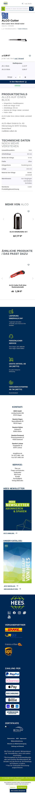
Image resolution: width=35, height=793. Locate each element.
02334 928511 (20, 348)
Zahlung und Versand (17, 746)
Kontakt (17, 476)
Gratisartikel (17, 472)
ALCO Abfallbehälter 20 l (18, 232)
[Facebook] (14, 613)
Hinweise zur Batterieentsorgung (16, 743)
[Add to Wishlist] (30, 55)
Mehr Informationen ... (24, 784)
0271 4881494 (21, 346)
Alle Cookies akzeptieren (18, 790)
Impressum (23, 738)
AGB (17, 738)
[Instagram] (19, 613)
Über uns (17, 468)
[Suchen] (3, 9)
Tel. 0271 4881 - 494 (17, 455)
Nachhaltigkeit (17, 478)
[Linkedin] (9, 613)
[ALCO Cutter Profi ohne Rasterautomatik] (16, 274)
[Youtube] (9, 617)
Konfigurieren (22, 787)
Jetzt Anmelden (8, 533)
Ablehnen (13, 787)
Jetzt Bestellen (9, 586)
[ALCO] (5, 15)
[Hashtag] (24, 613)
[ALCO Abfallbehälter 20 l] (17, 221)
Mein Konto (17, 474)
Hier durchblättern (11, 589)
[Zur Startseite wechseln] (5, 3)
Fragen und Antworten (17, 470)
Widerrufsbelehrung (17, 741)
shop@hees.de (17, 453)
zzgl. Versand (19, 58)
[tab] (17, 251)
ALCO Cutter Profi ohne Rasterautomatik (17, 286)
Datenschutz (11, 738)
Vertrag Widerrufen (17, 480)
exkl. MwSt (28, 3)
